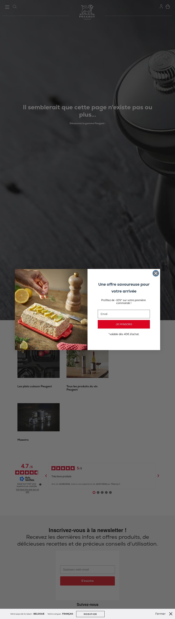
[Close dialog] (156, 273)
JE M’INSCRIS (124, 324)
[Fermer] (170, 613)
